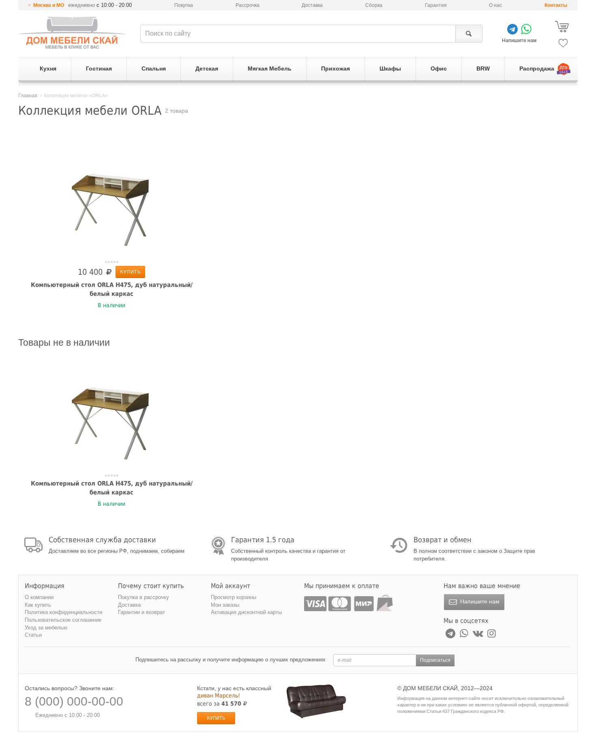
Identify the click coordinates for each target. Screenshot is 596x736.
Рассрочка (247, 5)
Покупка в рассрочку (143, 597)
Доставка (312, 5)
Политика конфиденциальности (63, 612)
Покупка (183, 5)
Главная (27, 95)
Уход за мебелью (46, 628)
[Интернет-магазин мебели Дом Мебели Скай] (72, 33)
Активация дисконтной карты (246, 612)
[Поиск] (468, 34)
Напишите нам (479, 601)
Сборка (373, 5)
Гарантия (436, 5)
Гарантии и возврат (141, 612)
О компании (39, 597)
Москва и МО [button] (48, 5)
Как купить (38, 605)
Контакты (556, 5)
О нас (495, 5)
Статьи (33, 635)
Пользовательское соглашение (63, 620)
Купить (130, 272)
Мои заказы (225, 605)
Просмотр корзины (233, 597)
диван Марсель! (218, 695)
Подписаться (435, 660)
